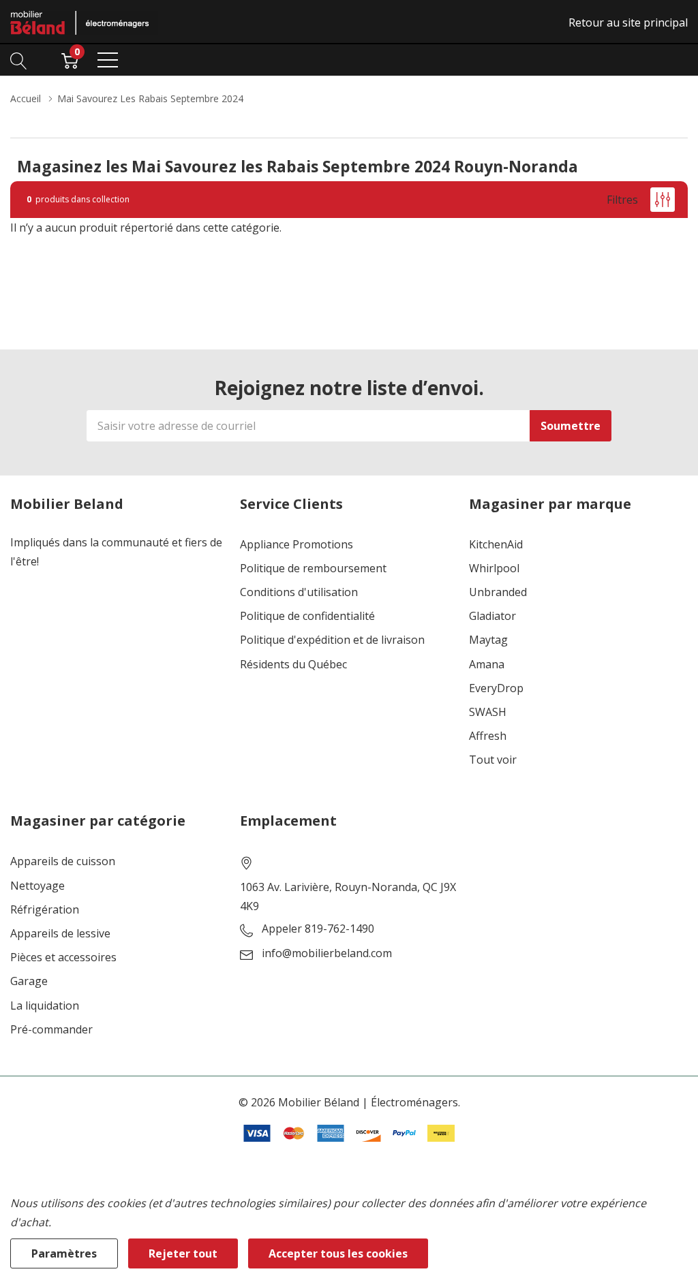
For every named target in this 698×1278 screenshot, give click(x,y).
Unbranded (498, 592)
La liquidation (44, 1005)
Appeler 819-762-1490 (318, 928)
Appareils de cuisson (62, 861)
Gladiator (492, 616)
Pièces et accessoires (63, 957)
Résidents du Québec (293, 664)
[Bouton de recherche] (18, 59)
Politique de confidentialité (307, 616)
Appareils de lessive (60, 933)
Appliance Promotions (296, 544)
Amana (486, 664)
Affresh (487, 736)
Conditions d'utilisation (299, 592)
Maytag (488, 640)
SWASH (487, 712)
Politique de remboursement (313, 568)
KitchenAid (496, 544)
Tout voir (493, 759)
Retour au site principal (628, 22)
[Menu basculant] (107, 60)
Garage (29, 981)
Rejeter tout (183, 1253)
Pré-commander (51, 1029)
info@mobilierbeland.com (327, 953)
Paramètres (64, 1253)
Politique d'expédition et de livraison (332, 640)
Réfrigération (44, 909)
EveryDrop (496, 688)
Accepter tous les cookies (338, 1253)
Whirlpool (494, 568)
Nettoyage (37, 885)
